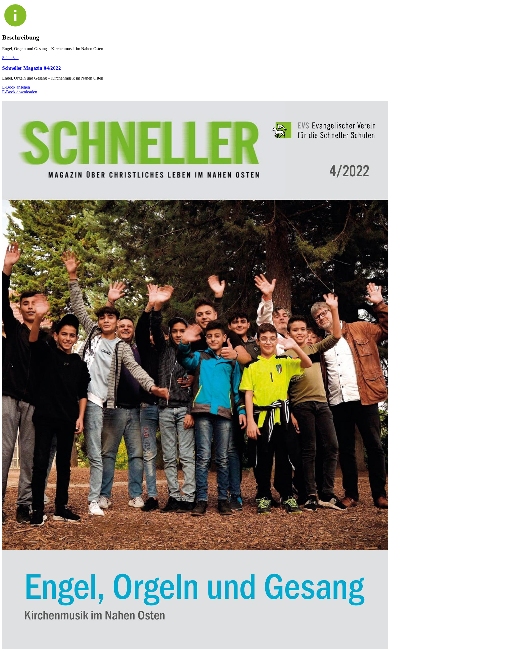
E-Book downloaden (19, 92)
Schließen (10, 57)
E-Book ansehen (16, 87)
